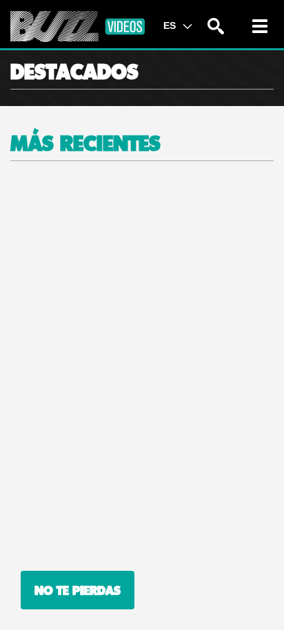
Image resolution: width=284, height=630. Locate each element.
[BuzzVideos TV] (77, 26)
